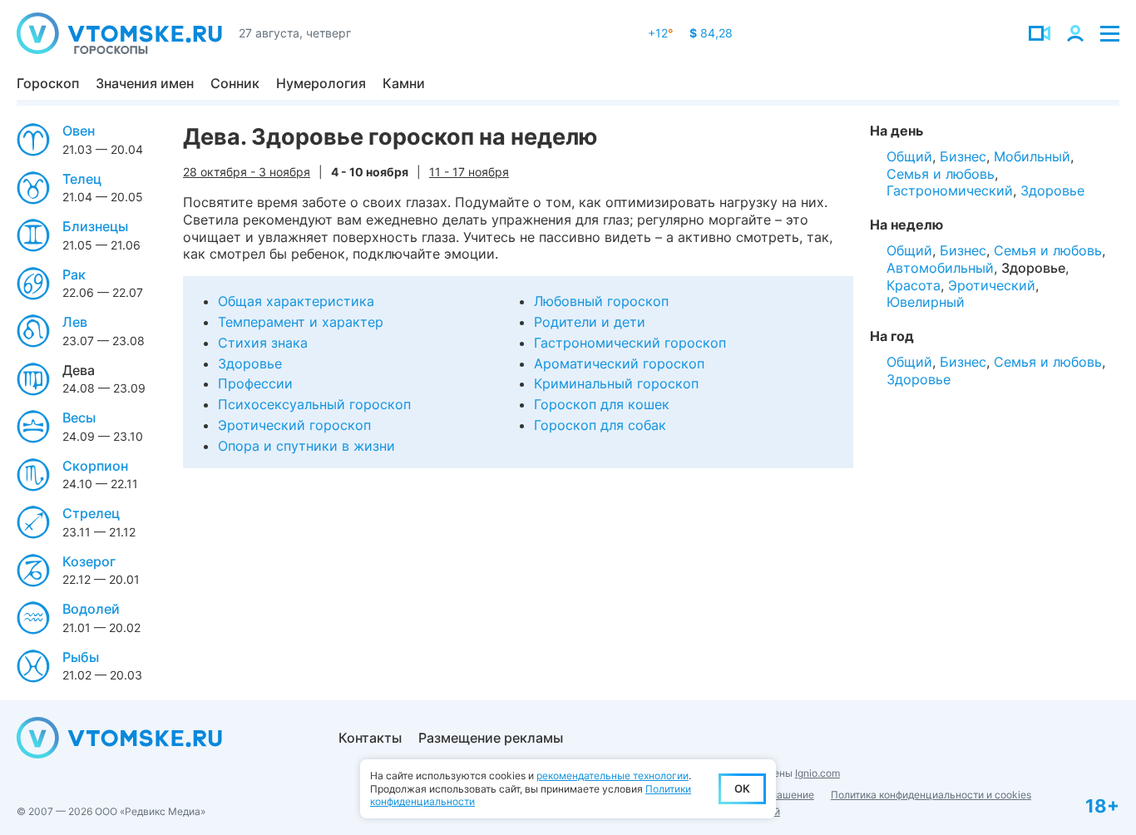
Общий (909, 156)
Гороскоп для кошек (601, 404)
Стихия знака (263, 342)
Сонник (234, 83)
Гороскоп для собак (600, 425)
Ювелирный (926, 302)
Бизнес (963, 156)
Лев (74, 322)
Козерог (89, 561)
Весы (79, 417)
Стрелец (91, 513)
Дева (78, 370)
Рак (74, 274)
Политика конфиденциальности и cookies (931, 794)
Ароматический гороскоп (619, 363)
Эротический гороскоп (294, 425)
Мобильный (1032, 156)
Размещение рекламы (490, 737)
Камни (404, 83)
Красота (914, 285)
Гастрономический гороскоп (630, 342)
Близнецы (95, 226)
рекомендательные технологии (612, 775)
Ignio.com (817, 773)
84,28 (711, 33)
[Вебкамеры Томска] (1039, 33)
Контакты (370, 737)
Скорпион (95, 465)
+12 (660, 33)
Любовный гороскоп (601, 301)
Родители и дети (589, 322)
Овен (78, 130)
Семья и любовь (941, 174)
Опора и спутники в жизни (306, 445)
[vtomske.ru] (119, 33)
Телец (81, 178)
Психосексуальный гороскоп (314, 404)
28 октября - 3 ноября (246, 172)
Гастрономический (950, 190)
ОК (742, 788)
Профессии (255, 383)
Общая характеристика (296, 301)
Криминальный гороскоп (616, 383)
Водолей (91, 608)
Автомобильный (940, 267)
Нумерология (321, 83)
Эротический (991, 285)
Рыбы (80, 657)
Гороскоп (48, 83)
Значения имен (145, 83)
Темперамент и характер (300, 322)
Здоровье (250, 363)
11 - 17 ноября (469, 172)
